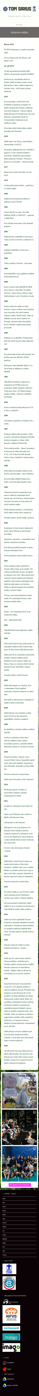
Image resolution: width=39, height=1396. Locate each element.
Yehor (4, 1255)
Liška (4, 1235)
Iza (3, 1231)
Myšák (4, 1239)
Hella (4, 1227)
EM (3, 1203)
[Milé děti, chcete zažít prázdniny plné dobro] (19, 1091)
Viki (3, 1251)
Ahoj (4, 1211)
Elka (3, 1199)
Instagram (10, 1363)
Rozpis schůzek (12, 1385)
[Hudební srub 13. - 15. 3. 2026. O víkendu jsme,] (19, 1127)
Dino (4, 1207)
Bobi (4, 1215)
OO (3, 1247)
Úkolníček (10, 1379)
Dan (3, 1219)
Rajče (9, 1369)
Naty (4, 1243)
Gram (4, 1223)
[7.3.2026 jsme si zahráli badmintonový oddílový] (19, 1164)
